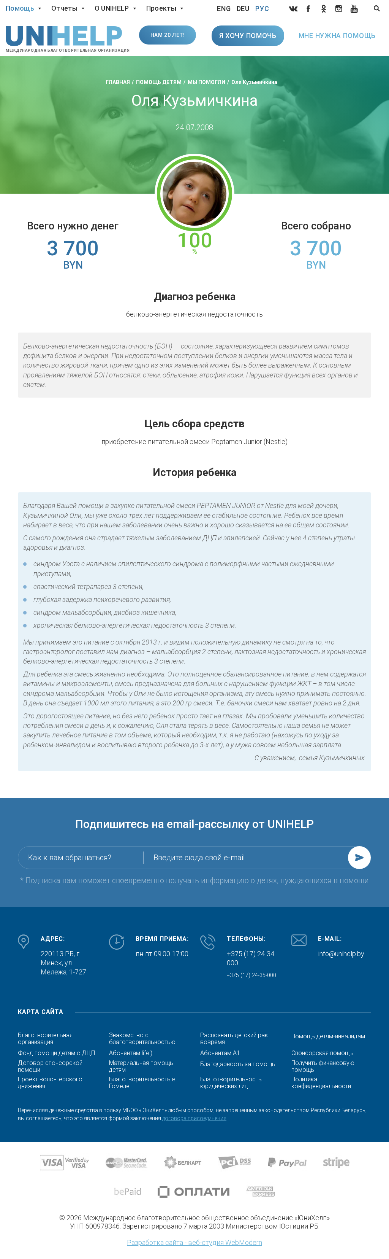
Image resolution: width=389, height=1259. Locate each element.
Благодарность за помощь (237, 1064)
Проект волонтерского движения (50, 1083)
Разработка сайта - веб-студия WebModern (194, 1242)
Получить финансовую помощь (322, 1066)
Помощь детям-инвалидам (328, 1036)
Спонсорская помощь (322, 1053)
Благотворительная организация (45, 1039)
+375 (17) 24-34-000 (251, 958)
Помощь (20, 8)
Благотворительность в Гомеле (142, 1083)
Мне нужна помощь (337, 36)
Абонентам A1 (220, 1053)
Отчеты (64, 8)
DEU (243, 9)
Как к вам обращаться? (69, 857)
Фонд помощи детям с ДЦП (56, 1053)
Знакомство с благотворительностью (142, 1039)
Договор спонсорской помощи (50, 1066)
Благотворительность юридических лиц (231, 1083)
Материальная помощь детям (141, 1066)
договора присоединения (194, 1118)
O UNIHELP (112, 8)
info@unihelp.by (341, 954)
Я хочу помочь (248, 36)
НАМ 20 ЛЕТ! (167, 35)
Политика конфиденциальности (321, 1083)
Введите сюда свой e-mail (199, 857)
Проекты (161, 8)
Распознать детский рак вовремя (234, 1039)
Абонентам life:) (130, 1053)
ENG (224, 9)
